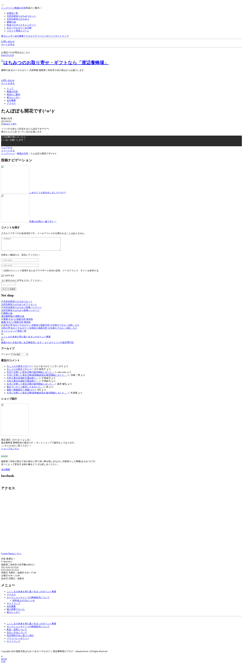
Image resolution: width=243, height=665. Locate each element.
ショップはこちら (10, 448)
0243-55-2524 (7, 55)
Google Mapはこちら (11, 553)
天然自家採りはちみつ (18, 19)
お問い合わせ (8, 41)
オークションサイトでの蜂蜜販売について (28, 597)
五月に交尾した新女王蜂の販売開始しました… (30, 372)
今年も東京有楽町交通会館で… (22, 378)
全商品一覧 (12, 13)
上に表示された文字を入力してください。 (22, 280)
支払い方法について (17, 632)
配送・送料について (17, 629)
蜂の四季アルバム (16, 609)
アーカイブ (6, 354)
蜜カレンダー (8, 36)
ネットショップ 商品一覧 (13, 331)
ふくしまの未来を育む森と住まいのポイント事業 (31, 591)
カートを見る (8, 44)
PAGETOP (4, 660)
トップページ (8, 8)
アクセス (28, 36)
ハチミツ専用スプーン (18, 31)
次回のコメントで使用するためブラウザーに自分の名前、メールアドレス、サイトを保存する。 (52, 270)
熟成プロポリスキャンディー (21, 25)
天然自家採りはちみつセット (21, 16)
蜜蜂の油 (11, 22)
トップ (10, 88)
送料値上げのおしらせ (23, 600)
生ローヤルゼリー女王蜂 (19, 28)
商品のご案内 (32, 8)
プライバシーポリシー (44, 36)
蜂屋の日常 (20, 8)
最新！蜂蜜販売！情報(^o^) (20, 390)
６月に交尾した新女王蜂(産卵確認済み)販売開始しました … (37, 375)
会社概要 (19, 36)
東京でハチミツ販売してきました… (25, 387)
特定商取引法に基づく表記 (20, 635)
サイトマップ (62, 36)
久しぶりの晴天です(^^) (19, 366)
